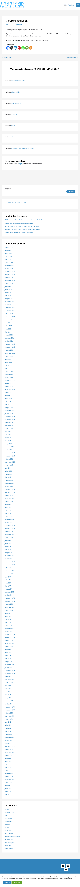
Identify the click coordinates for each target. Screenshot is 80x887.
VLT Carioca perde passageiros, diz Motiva (19, 223)
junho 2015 (8, 653)
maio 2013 (8, 728)
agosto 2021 (9, 429)
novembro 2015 (10, 637)
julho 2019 (8, 504)
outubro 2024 (9, 314)
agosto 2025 (9, 284)
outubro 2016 (9, 604)
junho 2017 (8, 580)
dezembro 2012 (10, 743)
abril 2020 (8, 477)
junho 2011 (8, 789)
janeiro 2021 (8, 450)
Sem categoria (9, 843)
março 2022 (9, 408)
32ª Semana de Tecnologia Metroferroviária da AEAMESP (23, 220)
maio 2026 (8, 256)
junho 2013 (8, 725)
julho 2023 (8, 359)
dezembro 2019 (10, 489)
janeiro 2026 (9, 269)
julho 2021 (8, 432)
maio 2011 (8, 792)
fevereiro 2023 (9, 374)
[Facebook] (8, 48)
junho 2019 (8, 507)
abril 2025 (8, 296)
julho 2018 (8, 541)
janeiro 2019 (8, 523)
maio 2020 (8, 474)
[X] (11, 48)
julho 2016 (8, 613)
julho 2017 (8, 577)
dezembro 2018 (10, 526)
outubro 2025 (9, 278)
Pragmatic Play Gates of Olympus (22, 148)
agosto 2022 (9, 392)
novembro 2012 (10, 746)
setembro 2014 (10, 680)
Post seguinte (72, 57)
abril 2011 (7, 795)
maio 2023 (8, 365)
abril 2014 (8, 695)
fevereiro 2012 (9, 773)
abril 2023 (8, 368)
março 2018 (8, 553)
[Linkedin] (15, 48)
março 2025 (9, 299)
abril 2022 (8, 405)
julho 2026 (8, 250)
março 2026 (9, 262)
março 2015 (8, 662)
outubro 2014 (9, 677)
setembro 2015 (9, 643)
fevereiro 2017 (9, 592)
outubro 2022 (9, 386)
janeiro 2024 (9, 341)
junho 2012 (8, 761)
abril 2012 (8, 767)
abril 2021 (8, 441)
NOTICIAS (20, 25)
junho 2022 (8, 398)
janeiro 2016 (8, 631)
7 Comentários (11, 25)
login (20, 164)
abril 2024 (8, 332)
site (12, 137)
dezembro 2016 (10, 598)
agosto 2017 (9, 574)
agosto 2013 (9, 719)
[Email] (27, 48)
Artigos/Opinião (10, 812)
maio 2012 (8, 764)
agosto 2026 (9, 247)
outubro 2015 (9, 640)
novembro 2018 (10, 529)
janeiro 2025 (9, 305)
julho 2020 (8, 468)
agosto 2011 (8, 783)
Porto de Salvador (11, 202)
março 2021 (8, 444)
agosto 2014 (9, 683)
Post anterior (7, 57)
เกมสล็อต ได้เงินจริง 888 (18, 81)
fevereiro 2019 (9, 519)
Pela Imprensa (9, 834)
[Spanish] (72, 5)
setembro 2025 (10, 281)
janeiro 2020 (9, 486)
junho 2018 (8, 544)
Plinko (13, 126)
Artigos (7, 809)
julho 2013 (8, 722)
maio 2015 (8, 656)
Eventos (7, 824)
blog (6, 815)
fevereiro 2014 (9, 701)
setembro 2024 (10, 317)
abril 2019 (8, 513)
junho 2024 (8, 326)
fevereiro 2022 (9, 411)
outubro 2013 (9, 713)
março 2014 (8, 698)
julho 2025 (8, 287)
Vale (22, 202)
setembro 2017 (9, 571)
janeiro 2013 (8, 740)
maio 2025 (8, 293)
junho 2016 (8, 616)
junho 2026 (8, 253)
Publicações (9, 840)
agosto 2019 (9, 501)
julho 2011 (7, 786)
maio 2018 (8, 547)
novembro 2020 (10, 456)
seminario (8, 846)
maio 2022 (8, 402)
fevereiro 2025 (9, 302)
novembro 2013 (10, 710)
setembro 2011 (9, 780)
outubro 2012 (9, 749)
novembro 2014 (10, 674)
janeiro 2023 (9, 377)
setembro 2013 (9, 716)
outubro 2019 (9, 495)
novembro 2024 (10, 311)
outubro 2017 (9, 568)
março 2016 (8, 625)
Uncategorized (9, 849)
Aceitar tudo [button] (16, 882)
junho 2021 (8, 435)
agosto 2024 (9, 320)
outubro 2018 (9, 532)
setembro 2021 (9, 426)
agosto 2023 (9, 356)
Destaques (8, 818)
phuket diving (15, 92)
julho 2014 (8, 686)
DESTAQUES (8, 821)
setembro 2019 (9, 498)
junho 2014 (8, 689)
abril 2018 (8, 550)
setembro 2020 (10, 462)
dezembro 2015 (10, 634)
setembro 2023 (10, 353)
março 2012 (8, 771)
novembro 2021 (10, 420)
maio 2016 (8, 619)
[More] (30, 48)
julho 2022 (8, 396)
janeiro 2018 (8, 559)
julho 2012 (8, 758)
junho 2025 (8, 290)
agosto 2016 (9, 610)
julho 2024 (8, 323)
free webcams (16, 103)
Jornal (7, 827)
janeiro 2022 (9, 414)
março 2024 (9, 335)
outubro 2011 (9, 777)
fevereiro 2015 (9, 665)
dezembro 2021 (10, 417)
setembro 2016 (9, 607)
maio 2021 (8, 438)
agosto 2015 (9, 646)
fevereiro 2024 (10, 338)
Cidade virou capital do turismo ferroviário (19, 233)
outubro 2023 (9, 350)
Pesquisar (8, 189)
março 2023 (9, 371)
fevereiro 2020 (9, 483)
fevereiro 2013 (9, 737)
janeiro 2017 (8, 595)
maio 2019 (8, 510)
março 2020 (9, 480)
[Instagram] (68, 866)
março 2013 (8, 734)
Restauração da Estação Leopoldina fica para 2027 (22, 226)
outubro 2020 (9, 459)
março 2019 (8, 516)
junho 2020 (8, 471)
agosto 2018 (9, 538)
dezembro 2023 (10, 344)
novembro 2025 (10, 275)
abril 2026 (8, 259)
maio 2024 (8, 329)
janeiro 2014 (8, 704)
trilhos (18, 202)
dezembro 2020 (10, 453)
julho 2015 (8, 650)
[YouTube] (66, 869)
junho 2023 (8, 362)
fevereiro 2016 (9, 628)
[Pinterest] (19, 48)
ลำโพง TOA (14, 114)
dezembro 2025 (10, 271)
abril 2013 (8, 731)
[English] (66, 5)
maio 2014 (8, 692)
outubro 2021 (9, 423)
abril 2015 (8, 659)
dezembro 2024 (10, 308)
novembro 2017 (10, 565)
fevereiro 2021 (9, 447)
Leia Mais (7, 882)
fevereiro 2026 (9, 265)
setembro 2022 (10, 389)
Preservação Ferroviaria (12, 837)
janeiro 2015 (8, 668)
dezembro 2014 (10, 671)
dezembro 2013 (10, 707)
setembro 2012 (9, 752)
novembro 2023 (10, 347)
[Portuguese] (69, 5)
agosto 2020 (9, 465)
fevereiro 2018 (9, 556)
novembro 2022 (10, 383)
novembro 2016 (10, 601)
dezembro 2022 (10, 380)
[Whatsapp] (23, 48)
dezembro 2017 (10, 562)
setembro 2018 (9, 535)
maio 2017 (8, 583)
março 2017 (8, 589)
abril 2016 (8, 622)
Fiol (5, 202)
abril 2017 (8, 586)
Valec (25, 202)
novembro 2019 (10, 492)
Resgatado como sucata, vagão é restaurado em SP (22, 229)
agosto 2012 (9, 755)
